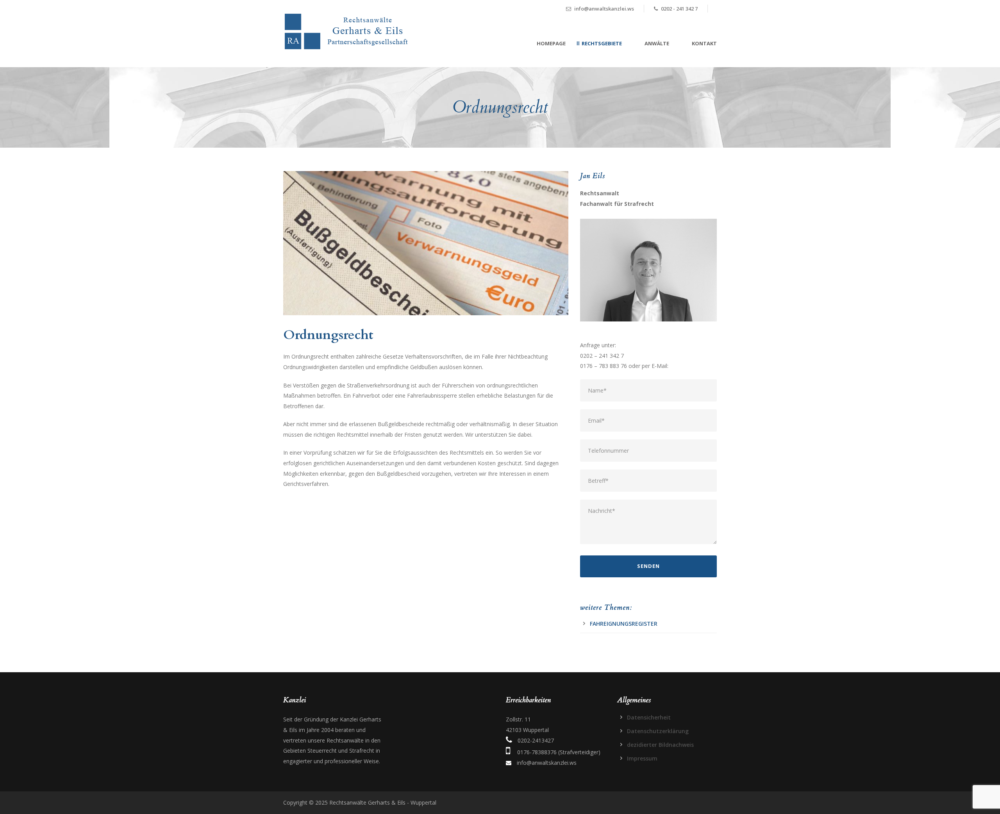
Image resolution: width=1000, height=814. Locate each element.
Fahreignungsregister (623, 623)
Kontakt (704, 43)
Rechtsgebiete (602, 43)
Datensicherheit (649, 717)
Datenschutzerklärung (658, 731)
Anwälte (657, 43)
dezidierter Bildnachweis (660, 744)
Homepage (551, 43)
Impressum (642, 758)
